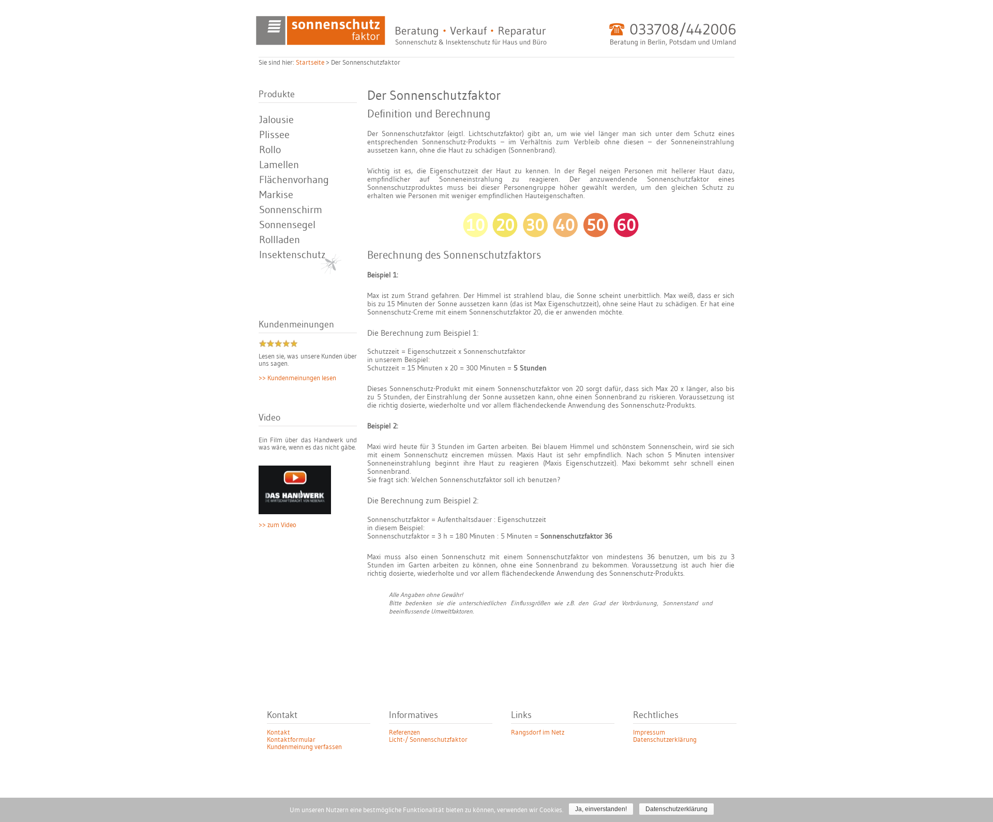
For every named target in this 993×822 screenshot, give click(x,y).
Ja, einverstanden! (601, 809)
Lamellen (279, 165)
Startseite (310, 62)
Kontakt (278, 732)
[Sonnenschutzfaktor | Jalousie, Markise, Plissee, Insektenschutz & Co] (496, 42)
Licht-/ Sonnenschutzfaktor (428, 739)
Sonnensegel (287, 225)
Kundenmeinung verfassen (304, 747)
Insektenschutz (292, 255)
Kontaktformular (291, 739)
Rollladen (279, 240)
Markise (276, 195)
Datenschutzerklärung (665, 739)
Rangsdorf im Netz (537, 732)
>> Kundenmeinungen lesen (297, 378)
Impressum (649, 732)
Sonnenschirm (290, 210)
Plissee (274, 135)
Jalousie (276, 120)
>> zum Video (277, 525)
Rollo (270, 150)
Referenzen (404, 732)
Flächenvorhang (294, 180)
